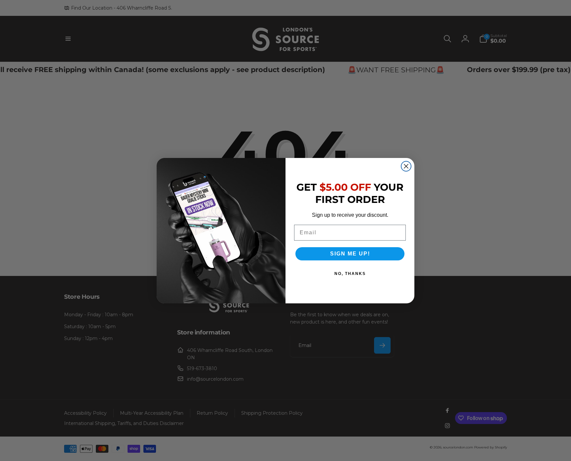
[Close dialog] (406, 166)
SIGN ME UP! (350, 253)
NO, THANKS (350, 273)
